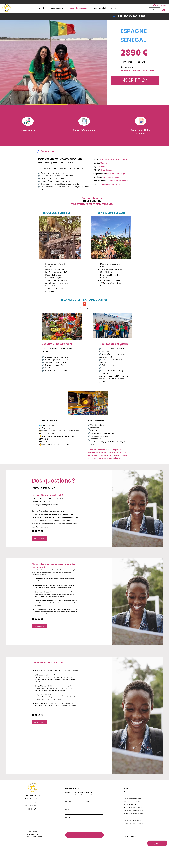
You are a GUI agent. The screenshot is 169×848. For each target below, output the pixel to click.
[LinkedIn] (39, 531)
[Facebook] (33, 531)
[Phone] (113, 16)
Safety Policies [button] (130, 836)
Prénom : (68, 801)
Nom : (88, 801)
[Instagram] (42, 531)
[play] (77, 257)
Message (68, 817)
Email (67, 809)
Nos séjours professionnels (133, 807)
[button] (163, 9)
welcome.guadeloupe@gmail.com (34, 802)
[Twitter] (36, 531)
